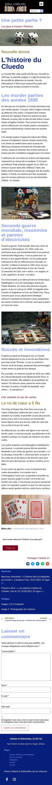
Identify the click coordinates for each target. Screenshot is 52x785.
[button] (41, 4)
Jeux (41, 529)
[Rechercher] (41, 10)
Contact (12, 762)
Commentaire (8, 651)
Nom (4, 685)
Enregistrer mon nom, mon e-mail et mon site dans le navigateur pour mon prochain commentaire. (25, 721)
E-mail (5, 696)
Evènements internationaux (25, 529)
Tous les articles (15, 757)
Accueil (12, 765)
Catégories (13, 760)
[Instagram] (14, 779)
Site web (5, 707)
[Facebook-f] (7, 779)
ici (2, 583)
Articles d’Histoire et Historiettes (21, 755)
